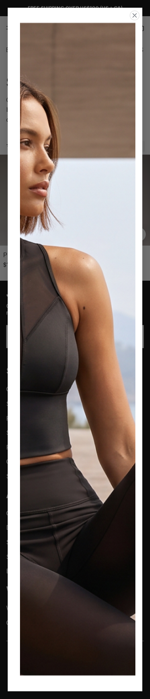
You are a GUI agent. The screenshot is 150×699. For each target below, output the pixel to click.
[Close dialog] (134, 15)
